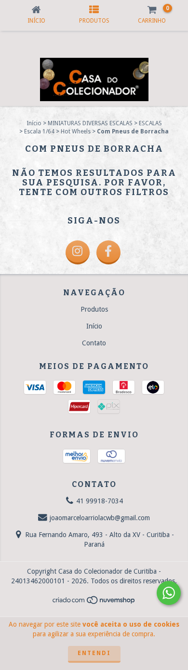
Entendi (94, 653)
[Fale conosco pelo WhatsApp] (169, 593)
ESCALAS (150, 123)
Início (34, 123)
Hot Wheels (76, 131)
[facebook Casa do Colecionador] (108, 252)
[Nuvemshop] (94, 602)
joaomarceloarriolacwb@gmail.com (100, 518)
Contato (94, 343)
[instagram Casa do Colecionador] (78, 252)
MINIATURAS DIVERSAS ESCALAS (90, 123)
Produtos (94, 309)
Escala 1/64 (39, 131)
